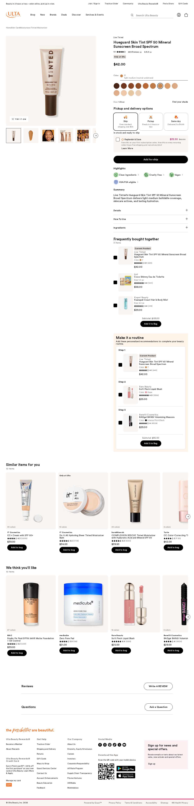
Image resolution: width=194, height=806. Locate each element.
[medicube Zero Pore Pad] (83, 610)
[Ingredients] (151, 228)
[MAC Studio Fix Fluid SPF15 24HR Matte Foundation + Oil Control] (31, 612)
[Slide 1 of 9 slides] (13, 135)
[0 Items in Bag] (186, 15)
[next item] (95, 135)
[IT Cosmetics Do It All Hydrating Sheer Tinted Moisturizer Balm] (83, 509)
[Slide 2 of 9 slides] (30, 135)
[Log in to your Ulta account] (179, 14)
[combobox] (151, 77)
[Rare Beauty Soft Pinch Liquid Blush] (135, 610)
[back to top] (184, 796)
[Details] (151, 210)
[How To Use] (151, 219)
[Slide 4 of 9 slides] (65, 135)
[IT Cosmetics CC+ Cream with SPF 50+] (31, 507)
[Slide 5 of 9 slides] (83, 135)
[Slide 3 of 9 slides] (48, 135)
